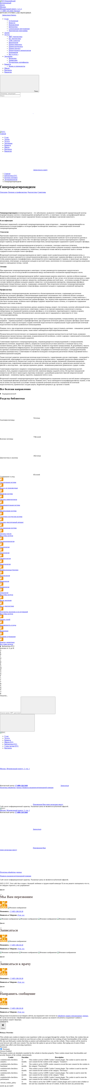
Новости (12, 23)
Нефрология (4, 587)
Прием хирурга (14, 48)
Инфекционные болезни (9, 570)
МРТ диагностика (15, 37)
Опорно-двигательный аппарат (11, 522)
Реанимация (13, 52)
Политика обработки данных (11, 787)
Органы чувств (5, 534)
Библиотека (13, 27)
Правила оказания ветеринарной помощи (37, 787)
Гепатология (4, 553)
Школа (6, 68)
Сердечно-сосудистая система (11, 516)
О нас (6, 19)
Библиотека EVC (8, 646)
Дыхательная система (8, 482)
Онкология (4, 593)
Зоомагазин (13, 60)
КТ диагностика (15, 38)
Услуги (7, 35)
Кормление (4, 631)
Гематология (4, 547)
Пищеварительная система (10, 505)
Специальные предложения (19, 29)
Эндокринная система (8, 528)
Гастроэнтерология (7, 541)
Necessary (6, 1049)
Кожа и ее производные (9, 488)
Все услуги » (13, 54)
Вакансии (8, 72)
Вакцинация (13, 42)
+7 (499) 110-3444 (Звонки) (10, 11)
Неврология (4, 581)
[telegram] (16, 767)
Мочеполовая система (8, 511)
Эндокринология (9, 394)
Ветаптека (12, 58)
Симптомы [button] (42, 192)
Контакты (8, 70)
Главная (3, 134)
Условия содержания (7, 637)
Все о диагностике (7, 606)
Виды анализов (6, 600)
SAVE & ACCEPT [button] (7, 1086)
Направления (14, 25)
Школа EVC (9, 742)
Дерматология (5, 558)
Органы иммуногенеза (8, 499)
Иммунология (5, 564)
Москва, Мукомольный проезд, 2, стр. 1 (15, 769)
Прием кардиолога (16, 46)
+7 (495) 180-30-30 (16, 911)
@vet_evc (20, 915)
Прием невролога (15, 44)
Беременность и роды (8, 625)
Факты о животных (7, 642)
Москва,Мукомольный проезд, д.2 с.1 (11, 8)
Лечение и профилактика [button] (17, 192)
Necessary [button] (3, 1047)
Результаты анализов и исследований (14, 612)
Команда (7, 64)
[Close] (1, 894)
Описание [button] (4, 192)
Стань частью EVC (11, 746)
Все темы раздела (6, 536)
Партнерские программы (18, 31)
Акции (7, 33)
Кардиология (5, 576)
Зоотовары (8, 56)
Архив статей (5, 619)
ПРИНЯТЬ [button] (4, 1022)
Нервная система (6, 494)
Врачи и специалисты (17, 66)
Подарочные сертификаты (19, 62)
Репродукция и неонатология (20, 50)
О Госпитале (13, 21)
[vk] (49, 767)
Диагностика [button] (32, 192)
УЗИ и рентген (14, 40)
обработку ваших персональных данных (73, 1016)
